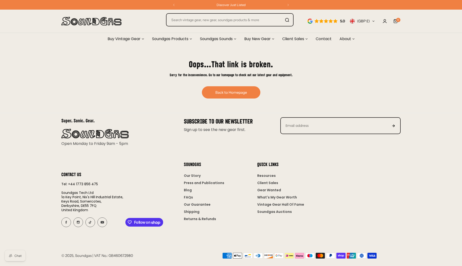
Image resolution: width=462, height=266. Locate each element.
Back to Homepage (231, 92)
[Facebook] (66, 222)
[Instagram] (78, 222)
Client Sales (267, 182)
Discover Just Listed (231, 5)
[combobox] (230, 19)
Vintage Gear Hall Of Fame (280, 204)
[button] (173, 5)
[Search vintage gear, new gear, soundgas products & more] (287, 19)
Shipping (191, 211)
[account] (384, 21)
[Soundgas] (91, 21)
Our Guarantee (197, 204)
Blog (188, 190)
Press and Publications (204, 182)
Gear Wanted (269, 190)
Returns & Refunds (200, 219)
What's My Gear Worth (277, 197)
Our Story (192, 175)
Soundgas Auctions (274, 211)
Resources (266, 175)
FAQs (188, 197)
